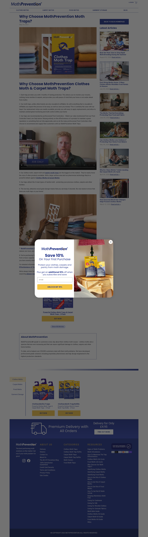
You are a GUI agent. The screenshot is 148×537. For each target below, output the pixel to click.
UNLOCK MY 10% (54, 287)
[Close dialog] (110, 242)
